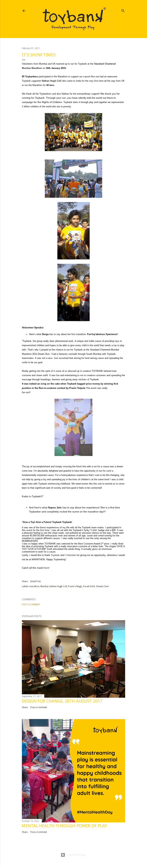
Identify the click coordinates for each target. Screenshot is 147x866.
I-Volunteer (70, 555)
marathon (34, 586)
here (46, 567)
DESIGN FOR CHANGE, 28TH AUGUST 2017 (62, 701)
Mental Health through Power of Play (64, 825)
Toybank (55, 555)
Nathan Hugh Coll (58, 586)
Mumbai (44, 586)
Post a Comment (31, 604)
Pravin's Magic (75, 586)
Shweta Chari (102, 586)
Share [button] (25, 581)
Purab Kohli (89, 586)
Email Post (35, 581)
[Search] (123, 9)
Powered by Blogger (76, 855)
